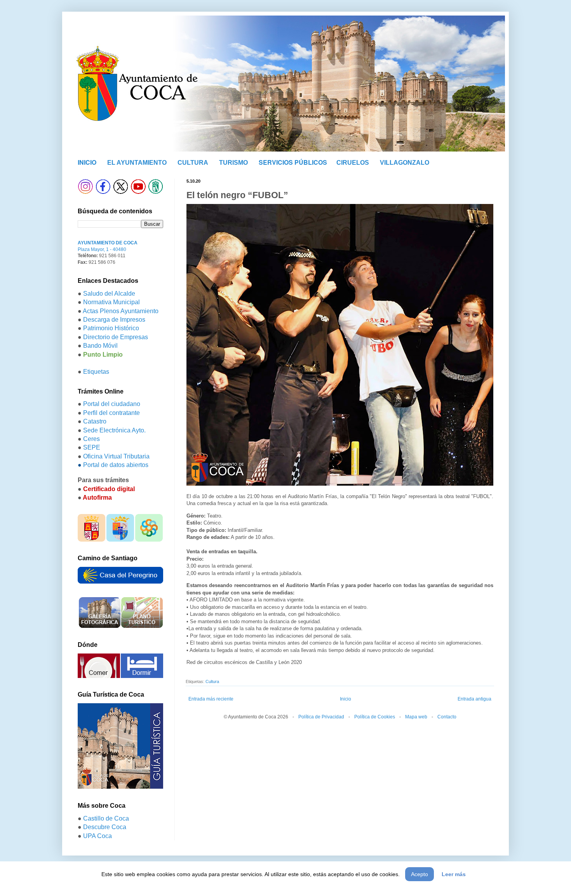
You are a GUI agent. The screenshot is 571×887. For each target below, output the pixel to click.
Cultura (212, 681)
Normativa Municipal (111, 302)
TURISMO (233, 162)
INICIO (87, 162)
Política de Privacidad (321, 717)
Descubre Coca (104, 827)
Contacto (446, 717)
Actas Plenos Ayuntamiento (120, 311)
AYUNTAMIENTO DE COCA (108, 243)
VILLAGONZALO (404, 162)
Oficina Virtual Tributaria (116, 456)
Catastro (94, 421)
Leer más (454, 874)
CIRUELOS (352, 162)
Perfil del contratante (111, 413)
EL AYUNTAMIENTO (137, 162)
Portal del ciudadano (111, 404)
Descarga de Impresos (114, 319)
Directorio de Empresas (115, 337)
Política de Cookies (374, 717)
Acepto (419, 874)
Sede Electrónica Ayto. (114, 430)
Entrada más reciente (210, 699)
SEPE (91, 447)
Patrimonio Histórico (111, 328)
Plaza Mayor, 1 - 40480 (102, 249)
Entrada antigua (474, 699)
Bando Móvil (100, 345)
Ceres (91, 439)
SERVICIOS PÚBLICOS (293, 162)
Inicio (345, 699)
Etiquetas (96, 371)
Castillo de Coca (106, 818)
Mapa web (416, 717)
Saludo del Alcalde (109, 293)
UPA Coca (97, 836)
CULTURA (193, 162)
